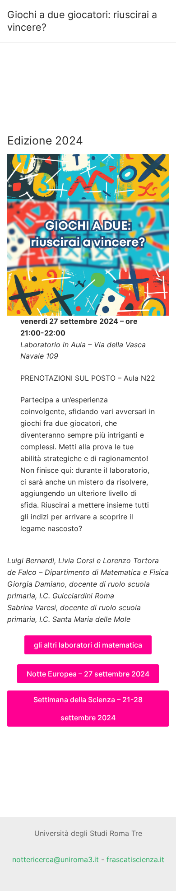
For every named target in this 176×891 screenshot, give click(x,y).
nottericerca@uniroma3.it (55, 859)
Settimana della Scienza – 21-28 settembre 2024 (88, 708)
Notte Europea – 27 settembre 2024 (88, 673)
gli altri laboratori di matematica (88, 644)
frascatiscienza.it (135, 859)
